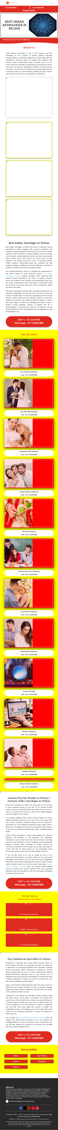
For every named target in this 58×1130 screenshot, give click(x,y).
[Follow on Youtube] (29, 1108)
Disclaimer (12, 1119)
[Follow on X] (25, 1108)
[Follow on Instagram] (37, 1108)
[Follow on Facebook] (21, 1108)
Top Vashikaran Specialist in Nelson (32, 1017)
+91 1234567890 (10, 8)
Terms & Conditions (43, 1119)
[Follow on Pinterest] (33, 1108)
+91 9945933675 (35, 1116)
